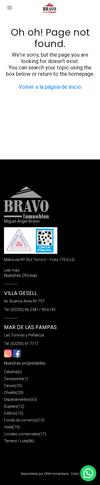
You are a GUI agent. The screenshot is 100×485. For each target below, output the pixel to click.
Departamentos (17, 399)
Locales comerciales (21, 434)
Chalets (10, 392)
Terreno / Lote (15, 441)
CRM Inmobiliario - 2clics (61, 474)
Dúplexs (10, 406)
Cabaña (10, 372)
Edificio (10, 413)
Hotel (8, 427)
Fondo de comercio (20, 420)
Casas (9, 385)
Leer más (11, 270)
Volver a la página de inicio (50, 87)
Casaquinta (13, 379)
